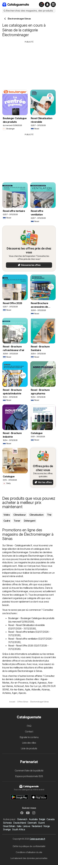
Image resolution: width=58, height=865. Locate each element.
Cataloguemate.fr (37, 838)
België (42, 819)
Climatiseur (19, 514)
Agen (14, 692)
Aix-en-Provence (19, 682)
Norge (46, 826)
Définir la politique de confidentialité (29, 846)
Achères (6, 692)
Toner (17, 520)
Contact (29, 731)
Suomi (41, 822)
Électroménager (20, 552)
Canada (50, 819)
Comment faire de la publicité (29, 770)
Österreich (22, 819)
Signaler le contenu (29, 737)
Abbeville (35, 689)
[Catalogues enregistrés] (41, 4)
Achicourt (19, 686)
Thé (49, 514)
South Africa (18, 829)
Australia (33, 819)
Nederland (37, 826)
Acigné (32, 682)
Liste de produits (29, 748)
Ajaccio (22, 692)
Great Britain (9, 826)
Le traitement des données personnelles (29, 858)
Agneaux (42, 682)
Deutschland (19, 822)
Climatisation (36, 514)
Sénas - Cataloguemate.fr (19, 545)
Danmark (32, 822)
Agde (27, 689)
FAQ (29, 725)
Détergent (29, 520)
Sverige (7, 829)
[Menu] (53, 4)
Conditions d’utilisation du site (29, 852)
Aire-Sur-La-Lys (33, 686)
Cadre (6, 520)
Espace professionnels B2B (29, 776)
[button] (47, 4)
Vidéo (6, 514)
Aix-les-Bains (16, 689)
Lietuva (26, 826)
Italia (19, 826)
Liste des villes (29, 742)
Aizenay (45, 689)
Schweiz (7, 822)
